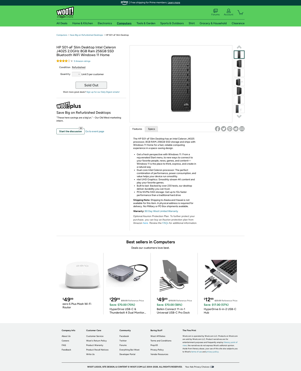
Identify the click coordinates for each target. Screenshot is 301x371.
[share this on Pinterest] (229, 128)
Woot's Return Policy (96, 340)
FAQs (165, 223)
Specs (151, 128)
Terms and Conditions (160, 340)
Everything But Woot (129, 350)
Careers (65, 340)
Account (228, 14)
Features (137, 128)
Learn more (174, 2)
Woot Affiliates (157, 336)
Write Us (90, 354)
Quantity (65, 74)
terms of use (196, 352)
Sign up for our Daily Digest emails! (103, 92)
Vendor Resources (159, 354)
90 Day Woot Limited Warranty (161, 211)
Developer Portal (127, 354)
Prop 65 (154, 345)
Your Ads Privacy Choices (197, 367)
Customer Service (94, 336)
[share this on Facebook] (217, 128)
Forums (215, 14)
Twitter (123, 340)
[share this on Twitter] (223, 128)
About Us (66, 336)
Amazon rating (82, 61)
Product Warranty (94, 345)
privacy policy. (212, 352)
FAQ (64, 345)
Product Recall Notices (97, 350)
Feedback (66, 350)
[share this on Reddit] (235, 128)
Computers (61, 35)
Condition (64, 67)
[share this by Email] (242, 128)
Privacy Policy (157, 350)
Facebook (124, 336)
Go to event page (94, 131)
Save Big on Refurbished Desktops (86, 35)
